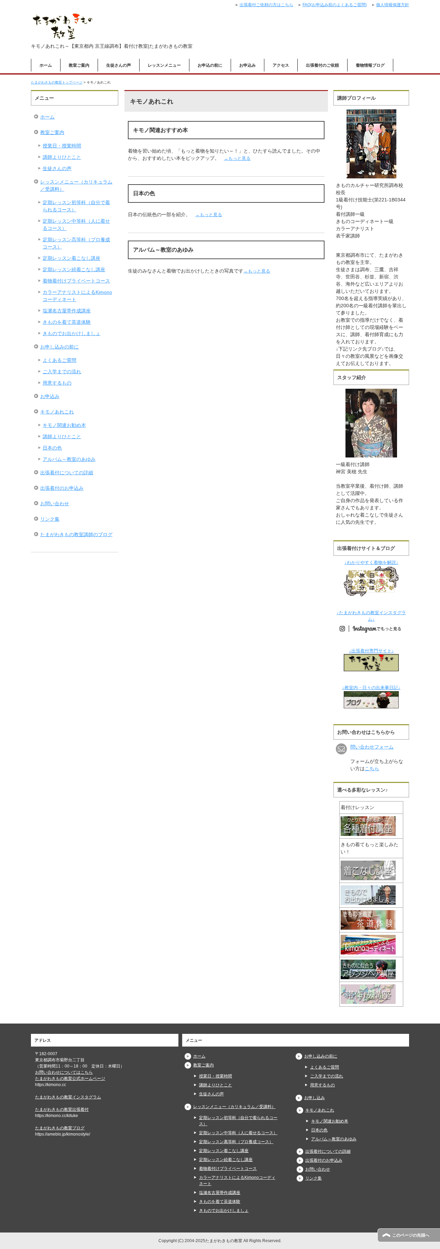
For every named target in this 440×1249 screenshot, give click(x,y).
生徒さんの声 (118, 65)
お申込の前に (210, 65)
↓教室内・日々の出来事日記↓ (371, 687)
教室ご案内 (79, 65)
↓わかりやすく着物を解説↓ (371, 562)
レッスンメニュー (164, 65)
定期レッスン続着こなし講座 (74, 269)
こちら (372, 768)
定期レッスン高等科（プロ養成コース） (76, 243)
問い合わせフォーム (372, 747)
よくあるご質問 (59, 360)
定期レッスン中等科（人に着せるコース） (76, 224)
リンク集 (49, 519)
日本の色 (52, 448)
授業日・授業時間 (62, 145)
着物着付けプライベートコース (76, 281)
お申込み (247, 65)
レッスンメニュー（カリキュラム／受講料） (76, 185)
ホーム (46, 65)
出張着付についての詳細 (66, 472)
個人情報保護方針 (392, 4)
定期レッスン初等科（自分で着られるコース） (76, 206)
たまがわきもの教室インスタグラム (68, 1097)
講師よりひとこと (62, 157)
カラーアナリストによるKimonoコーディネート (77, 295)
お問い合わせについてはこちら (64, 1072)
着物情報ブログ (370, 65)
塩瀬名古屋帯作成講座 (67, 310)
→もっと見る (237, 158)
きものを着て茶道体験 (67, 322)
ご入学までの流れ (62, 371)
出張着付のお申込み (62, 488)
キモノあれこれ (57, 412)
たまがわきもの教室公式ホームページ (70, 1078)
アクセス (281, 65)
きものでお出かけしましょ (71, 333)
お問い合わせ (54, 503)
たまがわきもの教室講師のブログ (76, 534)
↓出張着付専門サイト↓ (371, 651)
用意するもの (57, 383)
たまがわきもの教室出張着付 (62, 1109)
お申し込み (314, 1097)
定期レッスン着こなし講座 (71, 258)
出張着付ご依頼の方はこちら (266, 4)
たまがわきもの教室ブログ (60, 1128)
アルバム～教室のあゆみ (69, 459)
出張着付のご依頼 (322, 65)
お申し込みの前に (59, 347)
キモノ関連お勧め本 (64, 425)
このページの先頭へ (410, 1235)
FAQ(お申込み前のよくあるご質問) (334, 4)
